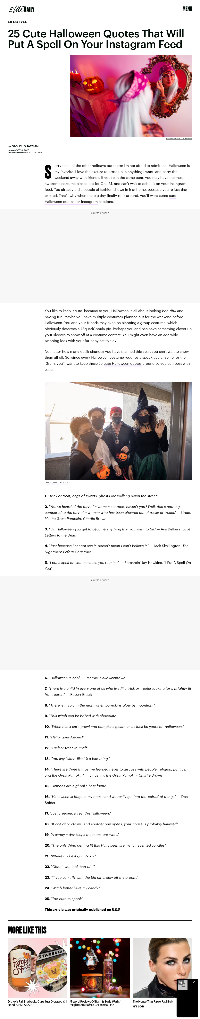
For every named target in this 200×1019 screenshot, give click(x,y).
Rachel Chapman (25, 146)
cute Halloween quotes (123, 363)
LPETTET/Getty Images (56, 482)
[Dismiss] (194, 982)
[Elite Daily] (21, 9)
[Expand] (181, 982)
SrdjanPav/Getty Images (179, 138)
